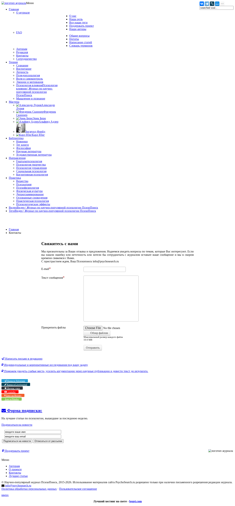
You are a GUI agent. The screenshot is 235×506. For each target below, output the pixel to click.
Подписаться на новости (16, 424)
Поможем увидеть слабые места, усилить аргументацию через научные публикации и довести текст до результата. (75, 371)
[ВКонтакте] (202, 3)
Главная (14, 229)
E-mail (45, 268)
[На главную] (13, 3)
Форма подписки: (24, 410)
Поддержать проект (16, 450)
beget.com (135, 501)
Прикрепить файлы (53, 327)
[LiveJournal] (212, 3)
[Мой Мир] (217, 3)
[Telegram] (207, 3)
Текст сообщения (52, 277)
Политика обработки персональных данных (29, 488)
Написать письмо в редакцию (23, 358)
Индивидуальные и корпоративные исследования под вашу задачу (45, 364)
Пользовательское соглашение (78, 488)
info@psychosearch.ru (18, 485)
